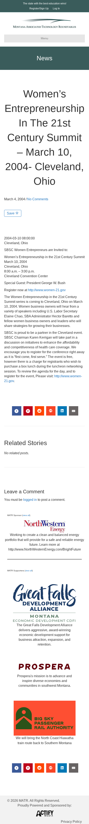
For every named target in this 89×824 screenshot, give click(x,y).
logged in (30, 499)
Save (11, 213)
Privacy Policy (71, 821)
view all (26, 515)
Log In (56, 8)
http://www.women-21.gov (47, 290)
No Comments (37, 199)
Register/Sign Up (39, 8)
